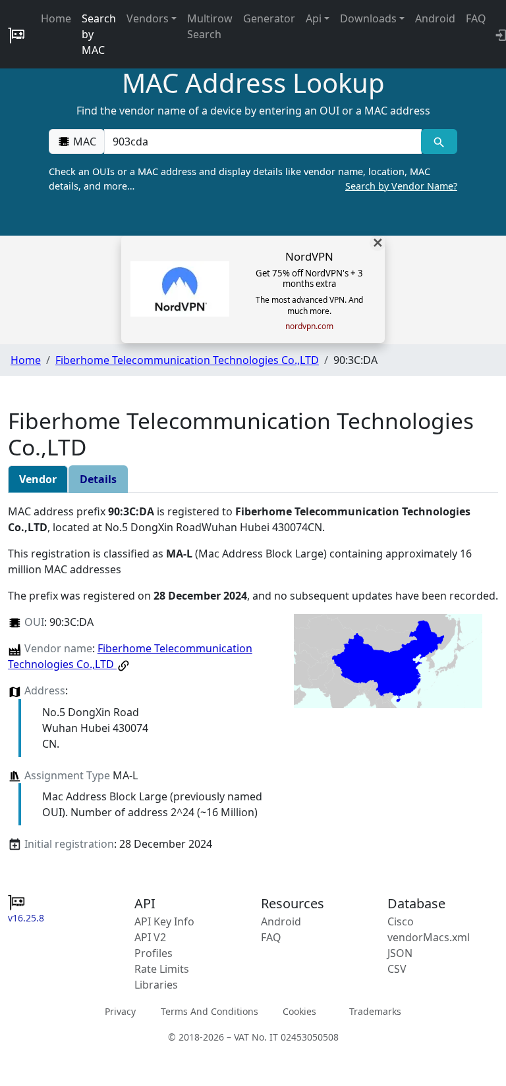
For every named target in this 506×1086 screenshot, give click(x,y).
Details (98, 479)
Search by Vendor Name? (401, 186)
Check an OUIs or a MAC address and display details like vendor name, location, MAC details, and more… (253, 178)
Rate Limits (161, 969)
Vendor (38, 479)
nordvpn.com (309, 326)
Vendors (147, 18)
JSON (399, 953)
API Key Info (164, 921)
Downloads (368, 18)
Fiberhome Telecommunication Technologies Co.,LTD (187, 360)
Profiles (153, 953)
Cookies (299, 1011)
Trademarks (375, 1011)
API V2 (150, 937)
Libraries (156, 984)
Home (56, 18)
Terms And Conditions (209, 1011)
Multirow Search (210, 26)
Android (435, 18)
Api (314, 18)
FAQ (476, 18)
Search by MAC (99, 34)
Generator (269, 18)
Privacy (120, 1011)
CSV (397, 969)
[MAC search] (439, 141)
